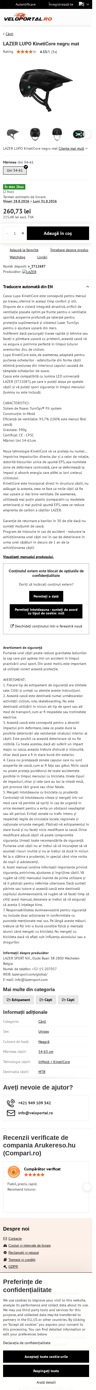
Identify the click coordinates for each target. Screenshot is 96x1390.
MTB (41, 1071)
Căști (42, 1021)
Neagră (43, 1041)
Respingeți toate (46, 1371)
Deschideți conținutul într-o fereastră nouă (48, 626)
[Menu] (86, 17)
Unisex (43, 1031)
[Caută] (61, 17)
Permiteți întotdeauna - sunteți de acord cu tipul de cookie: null (46, 611)
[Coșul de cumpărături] (74, 17)
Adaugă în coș (58, 233)
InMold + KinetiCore (54, 1061)
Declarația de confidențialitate (26, 1343)
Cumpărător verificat (42, 1168)
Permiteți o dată (46, 596)
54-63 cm (45, 1051)
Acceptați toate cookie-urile (46, 1356)
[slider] (26, 52)
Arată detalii (46, 1382)
